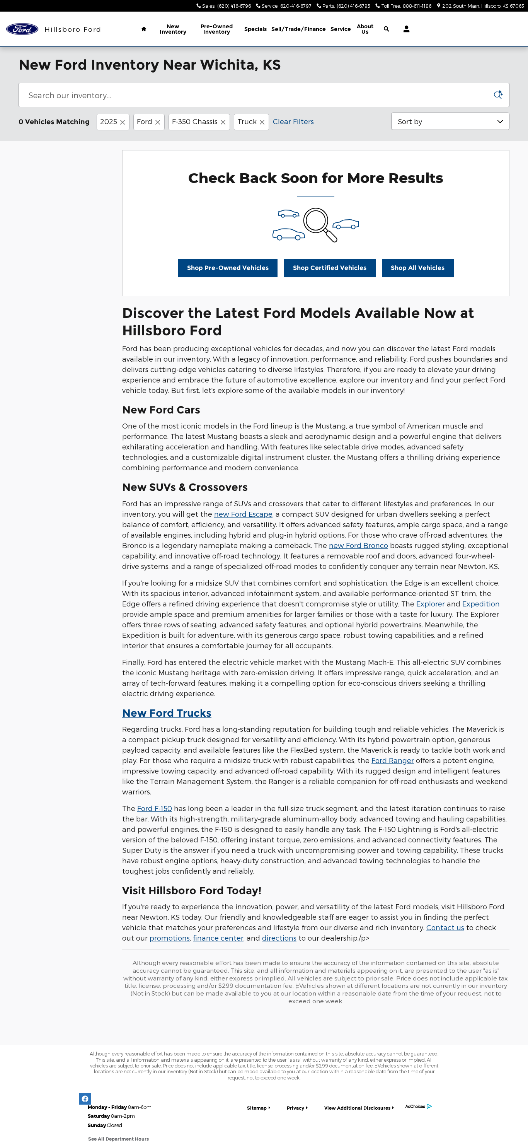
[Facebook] (85, 1099)
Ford (144, 121)
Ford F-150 (154, 808)
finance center (218, 938)
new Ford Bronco (358, 545)
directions (279, 938)
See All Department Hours (118, 1139)
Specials (255, 29)
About (365, 29)
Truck (247, 121)
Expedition (481, 603)
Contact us (445, 927)
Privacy (295, 1108)
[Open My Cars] (404, 29)
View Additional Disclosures (357, 1108)
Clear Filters (293, 121)
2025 (108, 121)
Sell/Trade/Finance (298, 29)
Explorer (430, 603)
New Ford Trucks (166, 713)
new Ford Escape (243, 514)
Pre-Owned (217, 29)
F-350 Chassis (195, 121)
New (173, 29)
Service (340, 29)
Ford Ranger (392, 760)
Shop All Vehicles (418, 268)
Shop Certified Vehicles (329, 268)
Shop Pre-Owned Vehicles (228, 268)
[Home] (22, 29)
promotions (170, 938)
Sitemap (257, 1108)
